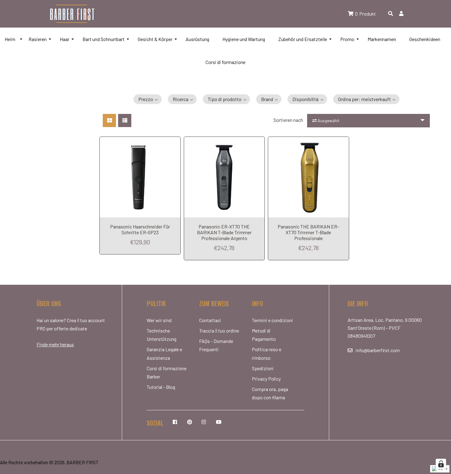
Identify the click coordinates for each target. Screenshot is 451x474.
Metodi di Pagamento (264, 335)
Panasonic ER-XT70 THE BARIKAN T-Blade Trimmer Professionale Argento (224, 232)
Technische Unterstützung (161, 335)
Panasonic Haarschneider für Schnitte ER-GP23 (140, 229)
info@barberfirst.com (378, 350)
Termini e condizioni (272, 320)
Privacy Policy (266, 379)
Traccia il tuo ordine (219, 330)
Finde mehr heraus (55, 344)
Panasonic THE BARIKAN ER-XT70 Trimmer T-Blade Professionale (308, 232)
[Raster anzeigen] (109, 120)
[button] (147, 99)
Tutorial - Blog (161, 387)
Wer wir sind (159, 320)
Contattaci (210, 320)
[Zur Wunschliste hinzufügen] (174, 141)
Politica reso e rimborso (266, 353)
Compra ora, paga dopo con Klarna (270, 393)
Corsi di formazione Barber (167, 372)
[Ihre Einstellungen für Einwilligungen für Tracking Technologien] (441, 464)
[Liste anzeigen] (124, 120)
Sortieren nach (288, 120)
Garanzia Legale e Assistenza (164, 353)
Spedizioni (263, 368)
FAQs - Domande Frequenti (216, 345)
